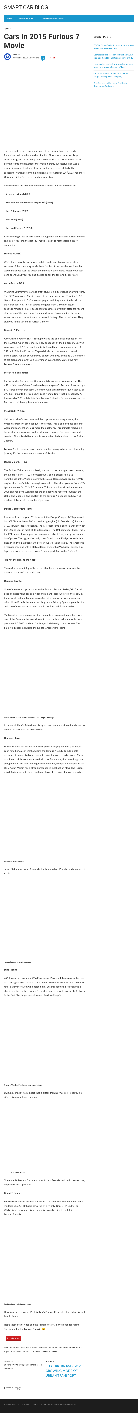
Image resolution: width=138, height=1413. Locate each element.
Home (9, 18)
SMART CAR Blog (26, 7)
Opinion (7, 28)
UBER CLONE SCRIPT (34, 1404)
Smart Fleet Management (53, 18)
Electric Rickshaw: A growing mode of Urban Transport (63, 1370)
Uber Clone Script (26, 18)
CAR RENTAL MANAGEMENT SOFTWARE (59, 1404)
